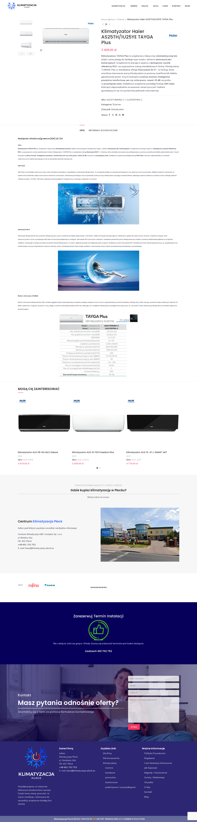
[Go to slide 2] (100, 468)
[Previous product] (103, 24)
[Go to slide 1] (97, 468)
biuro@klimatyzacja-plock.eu (39, 548)
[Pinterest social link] (116, 115)
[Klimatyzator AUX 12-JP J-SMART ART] (152, 423)
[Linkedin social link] (119, 115)
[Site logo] (22, 5)
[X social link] (113, 115)
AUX (20, 456)
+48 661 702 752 (27, 544)
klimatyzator (117, 109)
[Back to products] (106, 24)
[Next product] (109, 24)
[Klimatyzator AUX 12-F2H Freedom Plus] (98, 423)
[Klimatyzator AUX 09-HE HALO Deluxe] (44, 423)
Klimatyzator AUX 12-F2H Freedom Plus (93, 452)
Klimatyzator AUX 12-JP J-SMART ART (146, 452)
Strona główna (108, 19)
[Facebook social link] (109, 115)
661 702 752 (105, 651)
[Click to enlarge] (41, 50)
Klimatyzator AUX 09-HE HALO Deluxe (38, 452)
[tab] (82, 129)
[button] (22, 54)
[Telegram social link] (123, 115)
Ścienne (121, 19)
